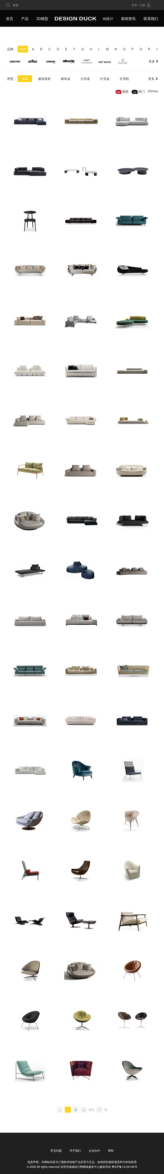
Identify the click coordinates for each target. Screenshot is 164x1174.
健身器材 (44, 78)
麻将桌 (65, 78)
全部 (25, 78)
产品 (24, 18)
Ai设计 (108, 18)
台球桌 (85, 78)
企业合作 (94, 1150)
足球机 (124, 78)
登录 (134, 5)
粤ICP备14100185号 (124, 1167)
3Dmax (153, 91)
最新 (125, 91)
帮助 (111, 1150)
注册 (142, 5)
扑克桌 (105, 78)
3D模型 (42, 18)
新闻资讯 (128, 18)
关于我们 (75, 1150)
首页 (9, 18)
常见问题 (56, 1150)
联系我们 (151, 18)
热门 (141, 91)
